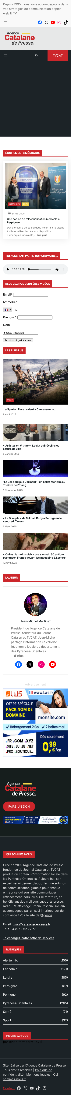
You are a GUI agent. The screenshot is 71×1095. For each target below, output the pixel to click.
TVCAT (58, 55)
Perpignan (10, 986)
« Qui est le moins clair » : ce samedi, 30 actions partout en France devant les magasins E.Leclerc (34, 556)
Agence (46, 915)
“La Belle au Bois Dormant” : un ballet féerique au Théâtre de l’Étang (34, 483)
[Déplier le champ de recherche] (36, 55)
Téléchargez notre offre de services (28, 938)
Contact (9, 1088)
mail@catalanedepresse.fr (31, 924)
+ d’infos (17, 656)
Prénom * (9, 317)
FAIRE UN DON (19, 806)
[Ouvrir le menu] (5, 22)
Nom (6, 325)
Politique (9, 994)
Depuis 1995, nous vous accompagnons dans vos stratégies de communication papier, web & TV (35, 8)
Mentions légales (38, 1074)
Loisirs (7, 977)
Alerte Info (14, 204)
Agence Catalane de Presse (46, 1065)
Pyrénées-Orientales (17, 1003)
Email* (7, 294)
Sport (10, 400)
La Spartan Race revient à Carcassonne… (29, 409)
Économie (10, 969)
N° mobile (10, 302)
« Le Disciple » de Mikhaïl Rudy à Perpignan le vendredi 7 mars (32, 519)
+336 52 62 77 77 (23, 929)
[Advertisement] (35, 101)
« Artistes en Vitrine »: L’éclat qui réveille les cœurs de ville (31, 447)
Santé (25, 204)
